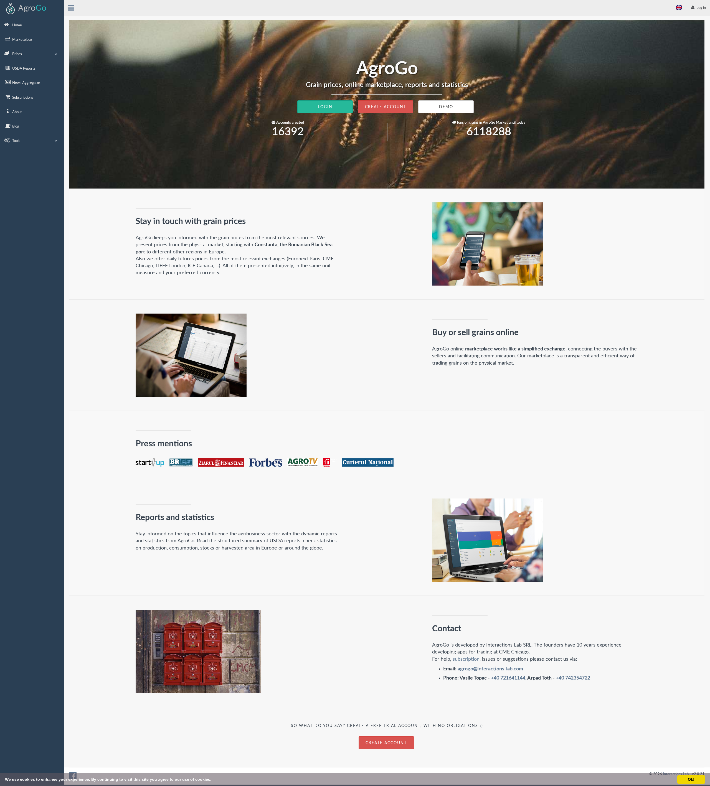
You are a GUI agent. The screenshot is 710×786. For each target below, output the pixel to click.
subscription (466, 659)
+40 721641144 (508, 678)
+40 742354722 (573, 678)
